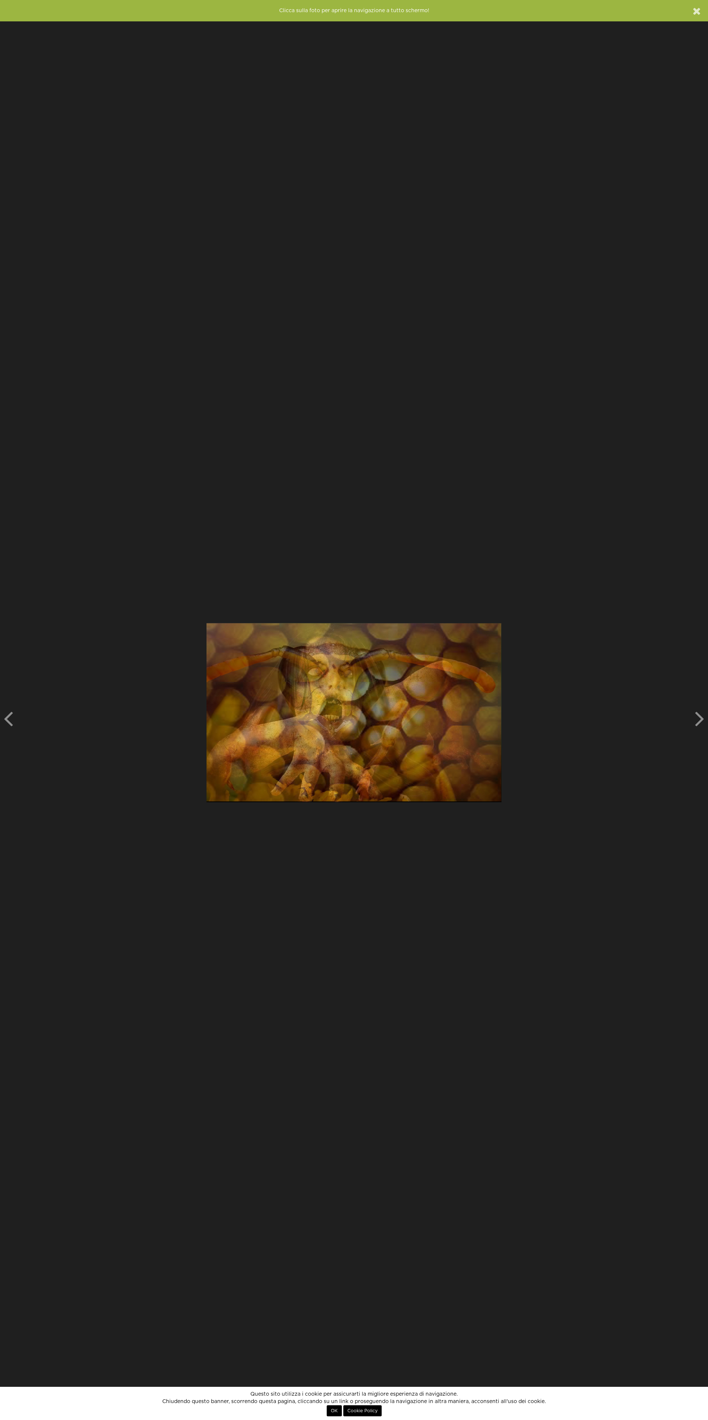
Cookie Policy (362, 1411)
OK (334, 1411)
